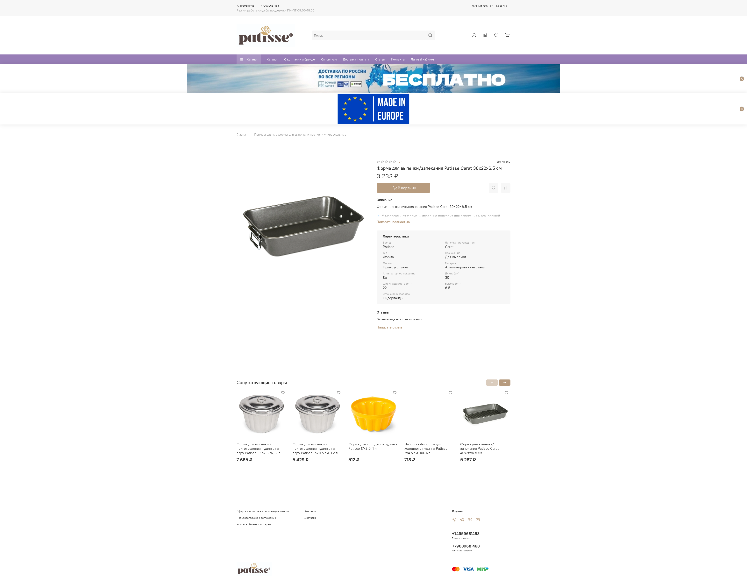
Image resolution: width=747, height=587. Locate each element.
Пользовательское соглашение (256, 518)
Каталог (252, 59)
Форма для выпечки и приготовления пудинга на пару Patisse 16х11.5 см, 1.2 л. (316, 448)
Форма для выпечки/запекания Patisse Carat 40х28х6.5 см (479, 448)
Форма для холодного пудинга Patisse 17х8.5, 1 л (372, 446)
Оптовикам (329, 59)
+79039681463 (270, 5)
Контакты (398, 59)
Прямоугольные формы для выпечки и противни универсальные (300, 134)
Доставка (310, 518)
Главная (242, 134)
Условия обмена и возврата (254, 524)
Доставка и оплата (356, 59)
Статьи (380, 59)
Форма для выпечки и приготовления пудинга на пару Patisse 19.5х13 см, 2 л (258, 448)
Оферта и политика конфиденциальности (263, 511)
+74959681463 (245, 5)
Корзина (501, 5)
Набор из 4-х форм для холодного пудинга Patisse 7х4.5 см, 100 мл (425, 448)
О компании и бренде (299, 59)
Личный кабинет (482, 5)
